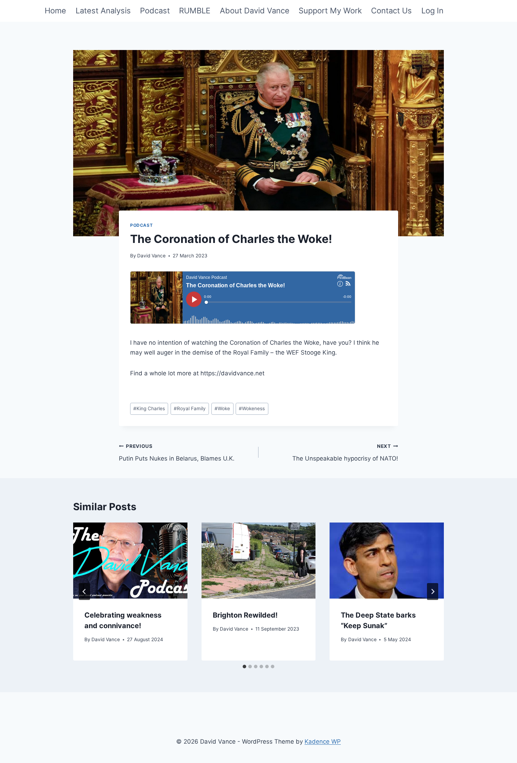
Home (55, 10)
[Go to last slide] (84, 591)
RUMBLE (194, 10)
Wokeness (252, 408)
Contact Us (391, 10)
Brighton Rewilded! (245, 615)
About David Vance (254, 10)
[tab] (244, 666)
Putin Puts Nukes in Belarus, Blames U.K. (177, 452)
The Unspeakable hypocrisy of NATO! (345, 452)
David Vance (151, 255)
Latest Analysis (103, 10)
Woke (222, 408)
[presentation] (130, 561)
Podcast (155, 10)
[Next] (432, 591)
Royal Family (190, 408)
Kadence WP (323, 741)
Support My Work (330, 10)
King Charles (149, 408)
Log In (432, 10)
